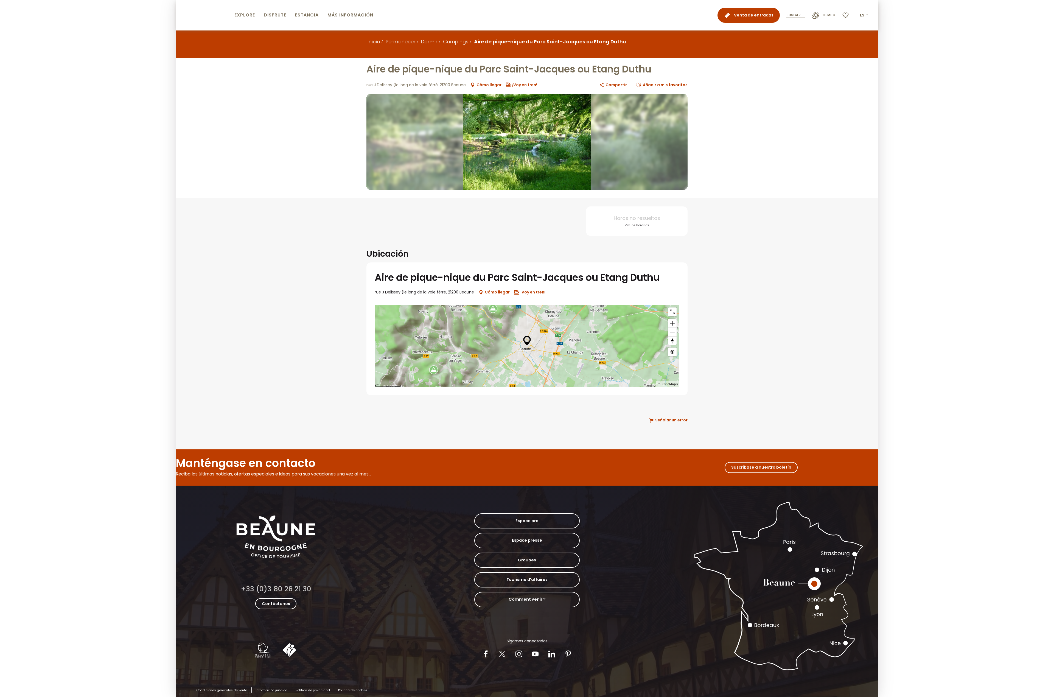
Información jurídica (271, 690)
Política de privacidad (313, 690)
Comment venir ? (527, 599)
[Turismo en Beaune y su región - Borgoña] (204, 15)
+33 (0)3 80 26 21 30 (276, 589)
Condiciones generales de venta (221, 690)
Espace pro (527, 521)
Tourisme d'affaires (527, 579)
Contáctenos (276, 603)
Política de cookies (353, 690)
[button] (864, 15)
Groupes (527, 560)
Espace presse (527, 540)
